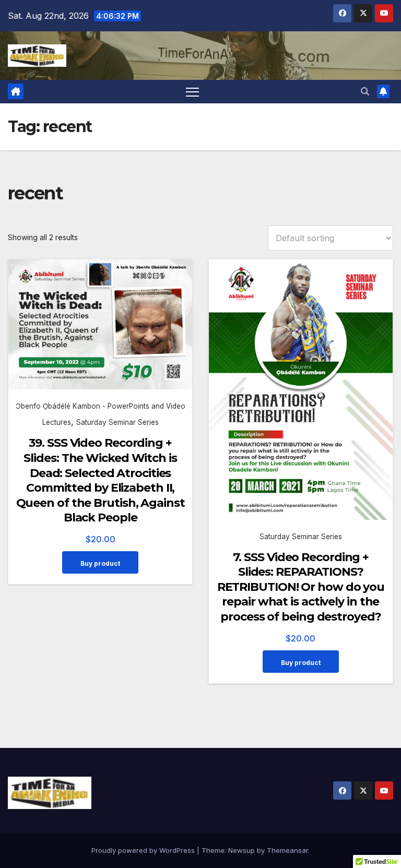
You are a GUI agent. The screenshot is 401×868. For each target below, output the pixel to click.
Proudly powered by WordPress (144, 850)
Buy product (100, 563)
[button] (365, 91)
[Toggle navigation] (192, 92)
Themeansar (287, 850)
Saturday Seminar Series (117, 422)
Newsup (241, 850)
